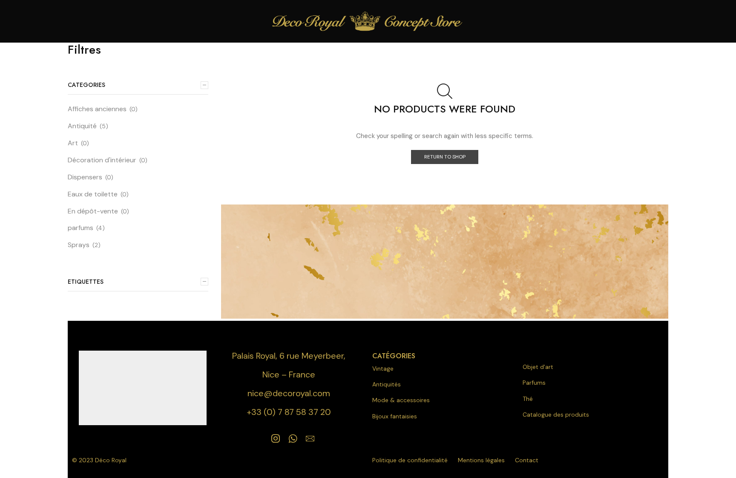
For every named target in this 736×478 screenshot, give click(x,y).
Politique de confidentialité (410, 460)
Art (73, 142)
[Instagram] (275, 438)
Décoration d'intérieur (102, 159)
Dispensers (85, 177)
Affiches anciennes (97, 108)
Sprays (78, 244)
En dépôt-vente (93, 211)
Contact (526, 460)
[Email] (310, 438)
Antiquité (82, 125)
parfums (80, 227)
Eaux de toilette (93, 194)
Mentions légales (481, 460)
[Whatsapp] (292, 438)
